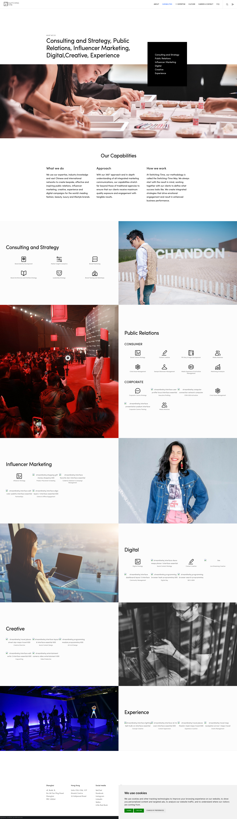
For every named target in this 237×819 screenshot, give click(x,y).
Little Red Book (102, 805)
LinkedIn (99, 799)
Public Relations (163, 58)
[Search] (225, 4)
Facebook (99, 793)
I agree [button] (128, 810)
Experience (160, 73)
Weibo (98, 802)
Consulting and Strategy (167, 55)
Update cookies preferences (11, 817)
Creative (159, 70)
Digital (158, 66)
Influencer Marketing (165, 62)
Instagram (100, 796)
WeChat (99, 790)
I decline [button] (139, 810)
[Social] (231, 4)
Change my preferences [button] (155, 810)
